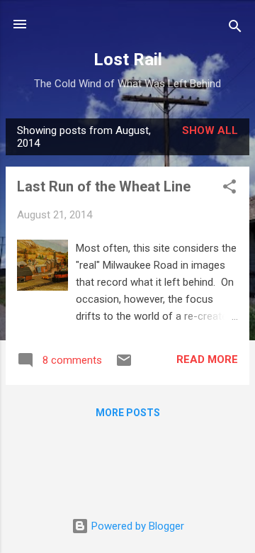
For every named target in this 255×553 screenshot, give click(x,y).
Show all (210, 130)
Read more (207, 359)
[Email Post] (123, 365)
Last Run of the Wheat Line (104, 186)
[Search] (235, 28)
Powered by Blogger (136, 526)
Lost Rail (128, 59)
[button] (229, 189)
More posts (128, 412)
